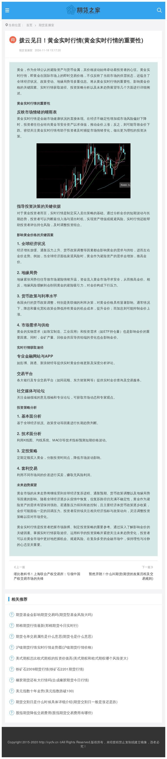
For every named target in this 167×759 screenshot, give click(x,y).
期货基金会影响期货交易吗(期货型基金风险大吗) (54, 614)
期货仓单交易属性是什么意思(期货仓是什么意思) (54, 636)
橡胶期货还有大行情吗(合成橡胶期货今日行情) (52, 679)
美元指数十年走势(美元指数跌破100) (45, 690)
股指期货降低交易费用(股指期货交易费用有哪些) (54, 712)
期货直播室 (26, 50)
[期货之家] (83, 13)
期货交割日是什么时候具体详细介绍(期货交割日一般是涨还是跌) (66, 701)
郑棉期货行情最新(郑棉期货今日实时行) (47, 625)
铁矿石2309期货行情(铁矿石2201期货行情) (50, 669)
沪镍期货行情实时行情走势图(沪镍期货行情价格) (54, 647)
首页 (29, 25)
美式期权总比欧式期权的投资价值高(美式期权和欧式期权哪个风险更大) (72, 658)
